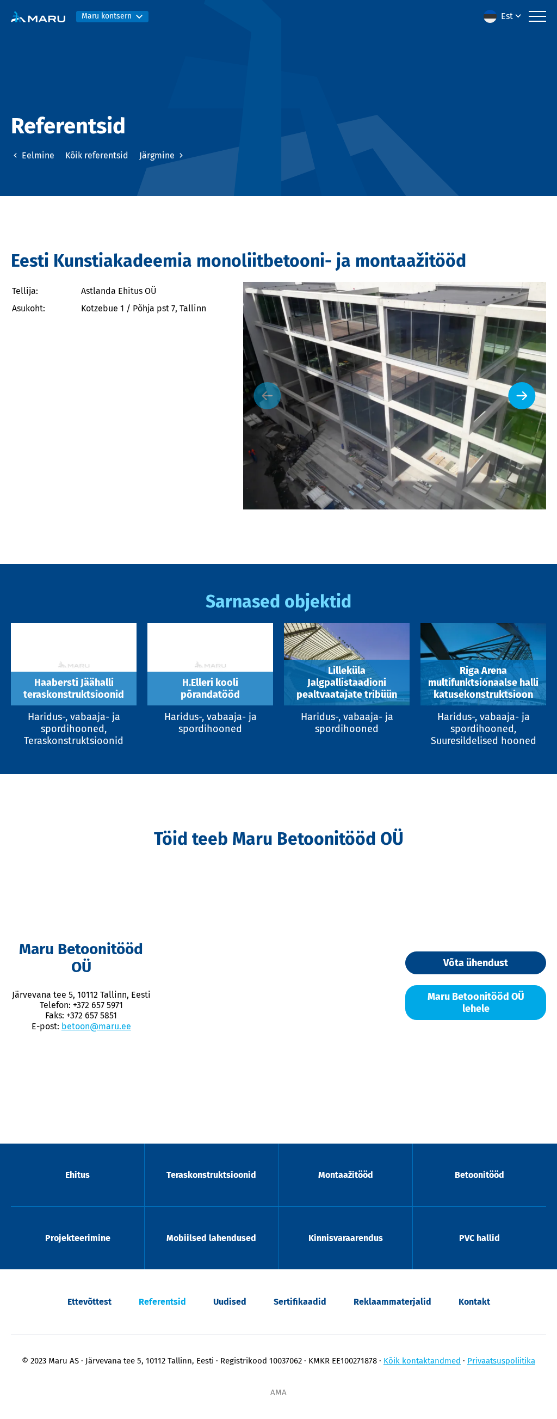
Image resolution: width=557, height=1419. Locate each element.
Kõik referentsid (96, 155)
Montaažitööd (345, 1175)
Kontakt (474, 1302)
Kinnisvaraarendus (345, 1238)
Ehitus (77, 1175)
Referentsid (162, 1302)
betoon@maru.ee (96, 1026)
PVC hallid (479, 1238)
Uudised (229, 1302)
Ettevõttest (89, 1302)
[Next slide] (521, 395)
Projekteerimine (77, 1238)
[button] (503, 16)
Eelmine (37, 155)
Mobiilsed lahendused (211, 1238)
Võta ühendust (475, 963)
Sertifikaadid (300, 1302)
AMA (278, 1392)
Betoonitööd (479, 1175)
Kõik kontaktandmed (422, 1361)
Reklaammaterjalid (392, 1302)
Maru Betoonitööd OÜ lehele (476, 1003)
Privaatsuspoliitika (501, 1361)
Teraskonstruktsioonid (211, 1175)
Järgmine (158, 155)
